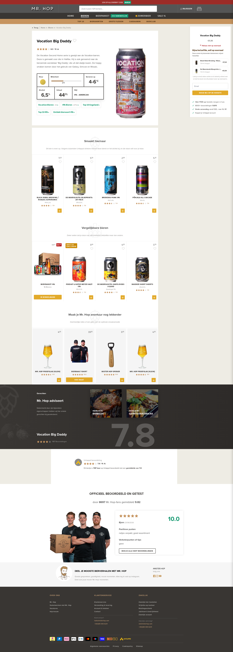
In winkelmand (47, 297)
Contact (97, 611)
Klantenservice (100, 602)
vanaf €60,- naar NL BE (211, 109)
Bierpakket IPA (48, 284)
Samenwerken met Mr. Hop (60, 605)
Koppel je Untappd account (205, 113)
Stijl (75, 90)
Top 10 (81, 21)
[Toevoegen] (60, 211)
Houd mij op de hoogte (210, 93)
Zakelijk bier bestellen (148, 602)
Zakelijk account (145, 615)
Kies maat (79, 380)
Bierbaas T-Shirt (79, 371)
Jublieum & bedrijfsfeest (148, 611)
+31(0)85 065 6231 (101, 624)
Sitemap (139, 646)
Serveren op (90, 77)
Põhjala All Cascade (142, 197)
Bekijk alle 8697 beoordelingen (137, 551)
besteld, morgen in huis (210, 102)
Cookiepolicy (127, 646)
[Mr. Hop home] (43, 8)
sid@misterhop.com (145, 624)
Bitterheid (54, 77)
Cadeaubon (135, 21)
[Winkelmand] (199, 8)
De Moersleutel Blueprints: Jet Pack (79, 198)
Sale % (162, 15)
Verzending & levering (103, 605)
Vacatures (54, 608)
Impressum (54, 611)
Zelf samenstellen (119, 16)
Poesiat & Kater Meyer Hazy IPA (79, 285)
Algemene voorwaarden (99, 646)
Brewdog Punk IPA (111, 197)
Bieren (85, 15)
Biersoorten (96, 21)
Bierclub (151, 21)
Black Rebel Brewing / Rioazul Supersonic (48, 198)
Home (70, 15)
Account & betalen (101, 608)
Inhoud (59, 90)
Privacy (116, 646)
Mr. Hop (53, 602)
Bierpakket (102, 15)
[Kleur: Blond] (43, 82)
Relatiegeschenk (145, 608)
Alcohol (42, 90)
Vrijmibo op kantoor (147, 605)
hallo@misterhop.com (101, 620)
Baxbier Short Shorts (142, 284)
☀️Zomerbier (143, 15)
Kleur (41, 77)
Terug (35, 27)
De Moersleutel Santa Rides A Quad (110, 285)
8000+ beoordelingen (206, 105)
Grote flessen (116, 21)
